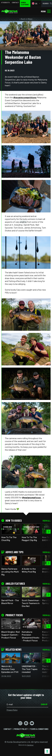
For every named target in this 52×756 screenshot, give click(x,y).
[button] (48, 532)
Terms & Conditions (39, 729)
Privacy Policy (12, 710)
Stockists (5, 2)
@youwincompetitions (24, 97)
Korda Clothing (25, 3)
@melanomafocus (31, 497)
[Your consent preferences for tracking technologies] (47, 751)
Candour (30, 745)
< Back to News (26, 19)
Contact (15, 2)
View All (47, 520)
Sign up (44, 704)
